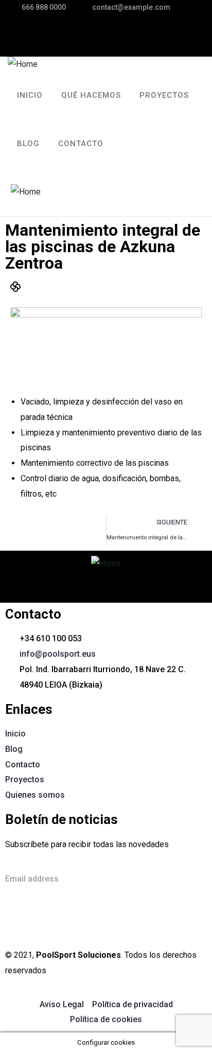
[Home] (23, 64)
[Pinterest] (194, 33)
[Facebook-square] (46, 919)
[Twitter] (95, 33)
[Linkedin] (73, 919)
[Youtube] (101, 919)
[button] (175, 192)
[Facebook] (128, 33)
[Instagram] (161, 33)
